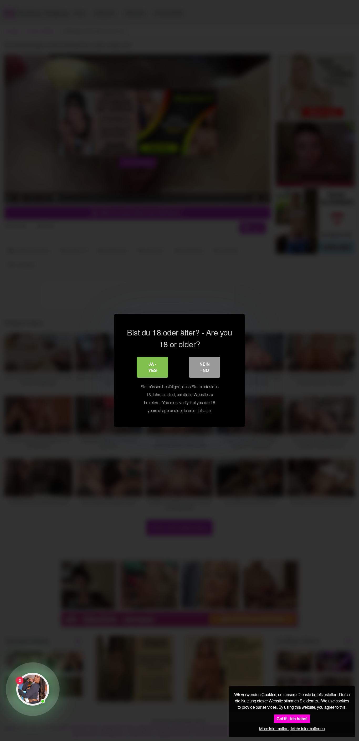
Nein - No (204, 367)
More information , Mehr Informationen (292, 729)
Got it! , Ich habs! (291, 719)
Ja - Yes (152, 367)
